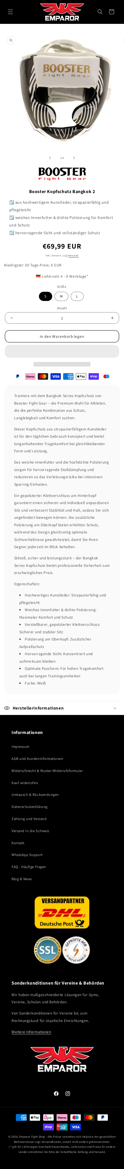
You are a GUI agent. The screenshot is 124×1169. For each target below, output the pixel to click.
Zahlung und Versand (29, 818)
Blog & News (22, 878)
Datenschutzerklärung (30, 806)
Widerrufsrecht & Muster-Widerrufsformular (47, 770)
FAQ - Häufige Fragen (29, 866)
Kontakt (18, 842)
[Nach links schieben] (50, 158)
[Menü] (10, 12)
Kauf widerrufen (25, 782)
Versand (73, 255)
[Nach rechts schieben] (74, 158)
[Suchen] (100, 12)
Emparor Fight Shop (32, 1137)
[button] (62, 351)
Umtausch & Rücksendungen (35, 794)
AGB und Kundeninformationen (37, 758)
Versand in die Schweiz (30, 830)
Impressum (20, 746)
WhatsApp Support (27, 854)
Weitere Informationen (31, 1031)
